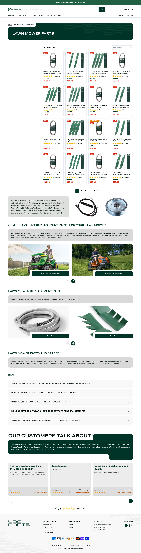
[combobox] (62, 9)
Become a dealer (48, 530)
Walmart (72, 527)
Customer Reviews (49, 532)
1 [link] (77, 191)
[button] (131, 9)
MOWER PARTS (29, 25)
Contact (130, 15)
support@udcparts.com (103, 524)
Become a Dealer (38, 15)
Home (10, 25)
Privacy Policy (74, 545)
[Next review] (131, 501)
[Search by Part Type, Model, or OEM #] (102, 9)
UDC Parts (67, 548)
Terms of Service (57, 545)
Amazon (71, 524)
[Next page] (98, 191)
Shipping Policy (48, 524)
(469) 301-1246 (101, 527)
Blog (88, 545)
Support (61, 15)
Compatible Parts (23, 15)
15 (93, 191)
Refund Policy (47, 527)
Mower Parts (18, 25)
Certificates (51, 15)
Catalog (11, 15)
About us (121, 15)
